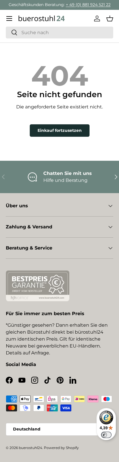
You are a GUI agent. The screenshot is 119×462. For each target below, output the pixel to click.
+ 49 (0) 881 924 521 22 (88, 4)
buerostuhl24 (30, 448)
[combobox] (59, 32)
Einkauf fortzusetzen (60, 130)
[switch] (106, 435)
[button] (109, 18)
